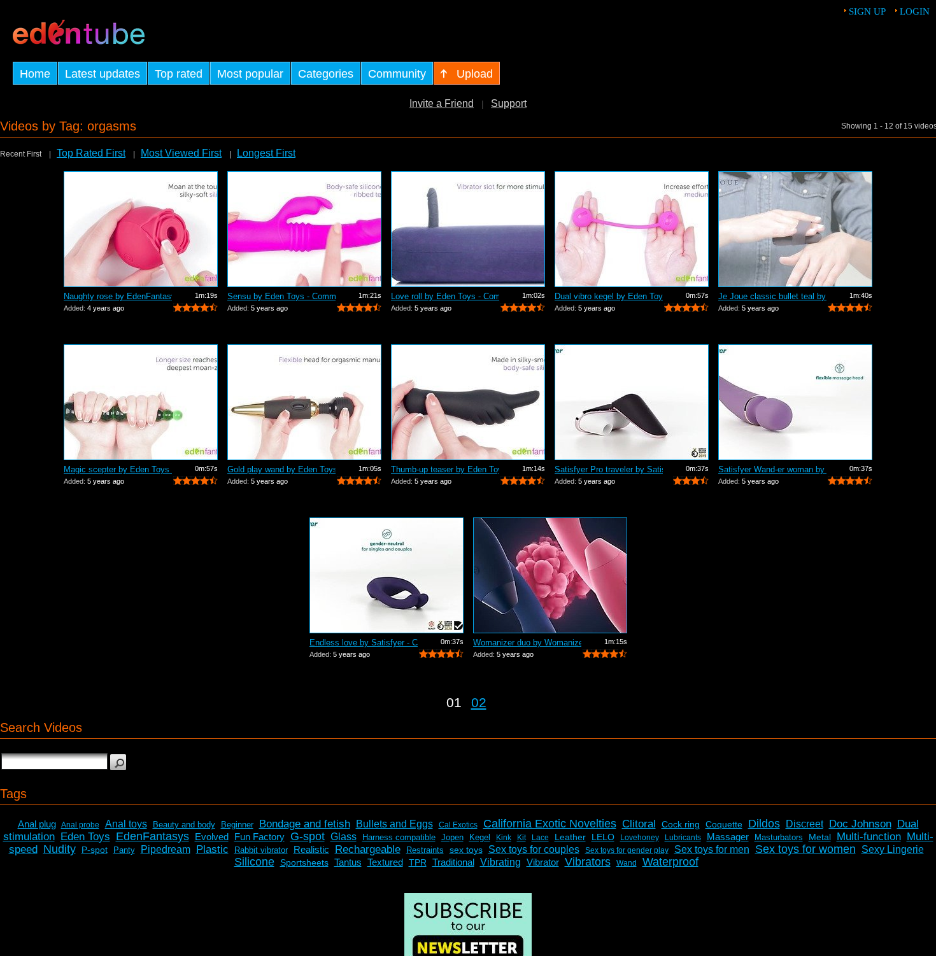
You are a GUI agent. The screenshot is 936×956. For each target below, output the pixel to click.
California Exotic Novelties (549, 823)
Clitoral (639, 824)
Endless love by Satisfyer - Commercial (363, 642)
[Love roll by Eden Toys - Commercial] (468, 229)
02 (478, 702)
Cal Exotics (458, 824)
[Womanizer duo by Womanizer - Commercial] (550, 575)
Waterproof (670, 861)
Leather (570, 837)
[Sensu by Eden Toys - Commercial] (304, 229)
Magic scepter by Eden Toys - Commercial (118, 469)
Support (509, 103)
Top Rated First (91, 153)
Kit (521, 837)
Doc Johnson (860, 824)
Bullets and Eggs (394, 824)
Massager (728, 836)
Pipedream (165, 849)
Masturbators (779, 837)
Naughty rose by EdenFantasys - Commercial (118, 296)
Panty (124, 850)
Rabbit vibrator (261, 850)
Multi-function (869, 837)
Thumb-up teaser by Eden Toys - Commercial (445, 469)
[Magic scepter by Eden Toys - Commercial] (140, 402)
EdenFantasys (152, 836)
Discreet (804, 824)
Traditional (453, 862)
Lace (540, 837)
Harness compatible (399, 837)
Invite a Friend (441, 103)
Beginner (237, 824)
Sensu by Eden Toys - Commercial (281, 296)
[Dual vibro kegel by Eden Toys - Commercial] (631, 229)
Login (915, 11)
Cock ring (681, 824)
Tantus (348, 862)
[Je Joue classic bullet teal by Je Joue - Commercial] (795, 229)
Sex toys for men (711, 849)
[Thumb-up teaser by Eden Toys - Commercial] (468, 402)
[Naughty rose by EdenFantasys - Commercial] (140, 229)
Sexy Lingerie (893, 849)
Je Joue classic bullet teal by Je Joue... (772, 296)
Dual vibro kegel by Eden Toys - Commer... (609, 296)
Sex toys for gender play (627, 850)
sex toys (466, 850)
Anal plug (37, 824)
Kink (503, 837)
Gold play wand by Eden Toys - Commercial (281, 469)
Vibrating (500, 862)
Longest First (266, 153)
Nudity (59, 849)
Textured (385, 862)
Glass (343, 836)
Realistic (311, 849)
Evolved (212, 836)
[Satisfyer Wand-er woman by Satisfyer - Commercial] (795, 402)
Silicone (254, 861)
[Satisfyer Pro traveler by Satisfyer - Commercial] (631, 402)
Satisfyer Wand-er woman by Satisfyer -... (772, 469)
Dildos (764, 823)
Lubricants (683, 837)
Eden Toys (85, 837)
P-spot (95, 850)
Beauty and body (184, 824)
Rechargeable (368, 849)
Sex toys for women (805, 849)
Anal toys (126, 824)
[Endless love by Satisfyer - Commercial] (386, 575)
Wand (626, 863)
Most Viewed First (181, 153)
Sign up (867, 11)
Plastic (212, 849)
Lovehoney (639, 837)
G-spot (307, 836)
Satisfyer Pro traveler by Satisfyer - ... (609, 469)
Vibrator (543, 862)
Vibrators (588, 861)
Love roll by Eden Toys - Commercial (445, 296)
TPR (418, 862)
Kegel (479, 837)
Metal (820, 837)
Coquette (724, 824)
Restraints (425, 850)
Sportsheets (304, 862)
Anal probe (80, 824)
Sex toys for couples (533, 849)
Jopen (452, 837)
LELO (603, 837)
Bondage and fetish (304, 824)
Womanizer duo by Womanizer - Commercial (527, 642)
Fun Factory (259, 836)
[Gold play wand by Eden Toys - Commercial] (304, 402)
